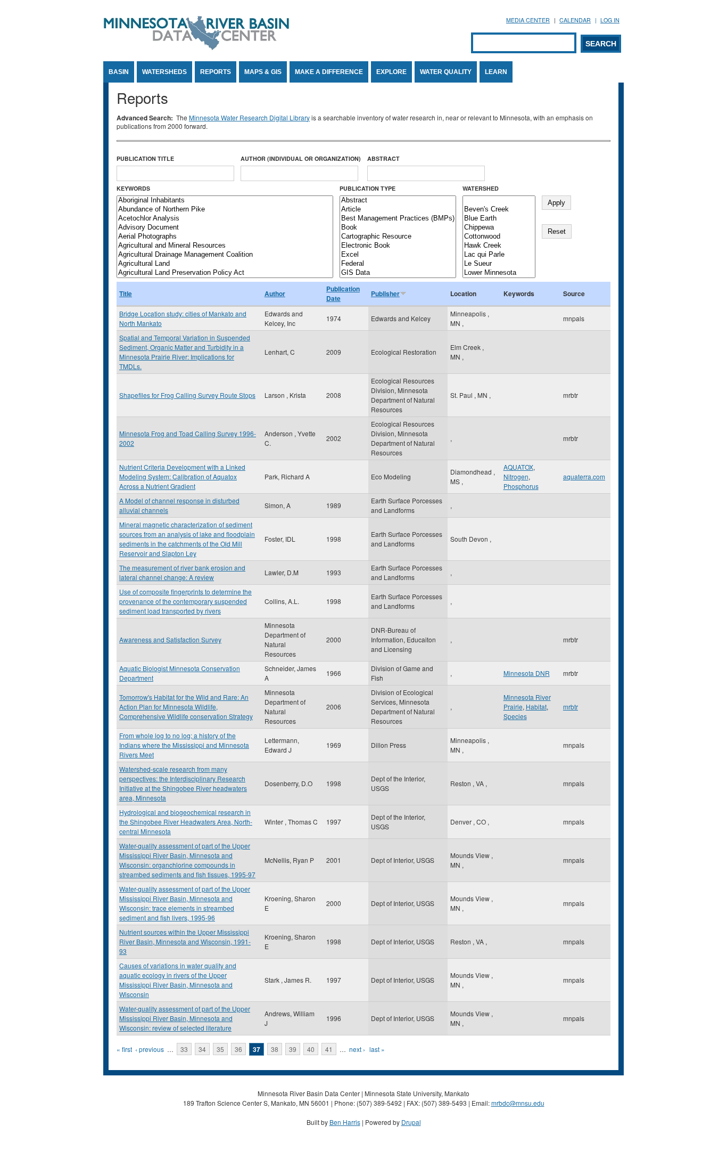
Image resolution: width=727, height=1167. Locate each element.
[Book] (398, 227)
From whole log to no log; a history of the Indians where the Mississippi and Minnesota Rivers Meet (184, 745)
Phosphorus (521, 486)
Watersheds (164, 72)
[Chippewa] (499, 227)
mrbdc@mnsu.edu (517, 1102)
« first (124, 1049)
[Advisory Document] (225, 227)
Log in (609, 20)
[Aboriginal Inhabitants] (225, 200)
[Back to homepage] (196, 47)
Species (515, 716)
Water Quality (446, 72)
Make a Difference (329, 72)
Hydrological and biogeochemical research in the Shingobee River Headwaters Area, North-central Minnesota (185, 821)
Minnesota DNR (526, 673)
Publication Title (145, 158)
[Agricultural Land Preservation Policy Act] (225, 273)
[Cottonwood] (499, 236)
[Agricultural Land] (225, 263)
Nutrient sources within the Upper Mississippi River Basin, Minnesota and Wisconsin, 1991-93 (185, 941)
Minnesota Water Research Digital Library (249, 117)
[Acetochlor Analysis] (225, 218)
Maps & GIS (263, 72)
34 (202, 1049)
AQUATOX (518, 466)
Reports (215, 72)
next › (357, 1049)
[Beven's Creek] (499, 209)
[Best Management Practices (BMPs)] (398, 218)
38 (274, 1049)
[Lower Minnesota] (499, 273)
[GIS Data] (398, 273)
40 (311, 1049)
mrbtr (570, 706)
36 (238, 1049)
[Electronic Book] (398, 245)
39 (292, 1049)
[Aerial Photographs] (225, 236)
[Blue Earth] (499, 218)
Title (125, 293)
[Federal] (398, 263)
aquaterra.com (584, 476)
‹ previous (149, 1049)
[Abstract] (398, 200)
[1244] (499, 200)
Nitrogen (515, 476)
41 (329, 1049)
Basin (119, 72)
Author (275, 293)
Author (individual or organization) (301, 158)
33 (184, 1049)
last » (377, 1049)
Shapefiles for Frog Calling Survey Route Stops (187, 394)
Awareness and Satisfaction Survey (170, 639)
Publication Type (367, 188)
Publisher (385, 293)
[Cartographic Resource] (398, 236)
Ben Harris (344, 1122)
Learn (496, 72)
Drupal (411, 1122)
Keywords (133, 188)
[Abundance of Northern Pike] (225, 209)
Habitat (536, 706)
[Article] (398, 209)
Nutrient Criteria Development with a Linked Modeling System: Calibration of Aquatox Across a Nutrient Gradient (182, 476)
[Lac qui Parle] (499, 254)
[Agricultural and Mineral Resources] (225, 245)
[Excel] (398, 254)
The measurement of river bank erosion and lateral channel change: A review (182, 572)
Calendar (575, 20)
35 (220, 1049)
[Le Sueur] (499, 263)
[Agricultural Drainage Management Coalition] (225, 254)
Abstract (383, 158)
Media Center (528, 20)
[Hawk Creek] (499, 245)
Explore (391, 72)
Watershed (480, 188)
